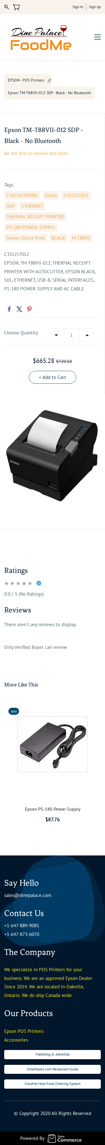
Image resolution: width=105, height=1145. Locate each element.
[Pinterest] (29, 309)
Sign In (78, 6)
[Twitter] (19, 309)
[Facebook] (9, 309)
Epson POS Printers (24, 1031)
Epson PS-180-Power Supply (52, 809)
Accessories (16, 1040)
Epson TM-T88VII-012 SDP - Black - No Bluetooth (49, 92)
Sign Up (95, 6)
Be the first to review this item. (36, 153)
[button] (52, 1054)
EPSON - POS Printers (26, 80)
